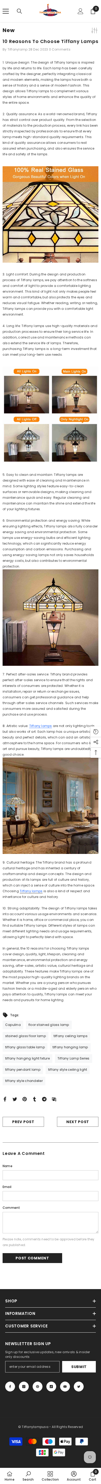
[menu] (6, 11)
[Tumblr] (34, 1099)
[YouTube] (65, 1386)
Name (7, 1166)
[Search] (19, 11)
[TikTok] (51, 1386)
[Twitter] (14, 1099)
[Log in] (80, 11)
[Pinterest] (24, 1099)
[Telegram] (44, 1099)
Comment (11, 1207)
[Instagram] (24, 1386)
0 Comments (59, 49)
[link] (28, 1476)
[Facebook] (5, 1099)
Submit (79, 1366)
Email (7, 1187)
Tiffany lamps (40, 726)
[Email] (54, 1099)
